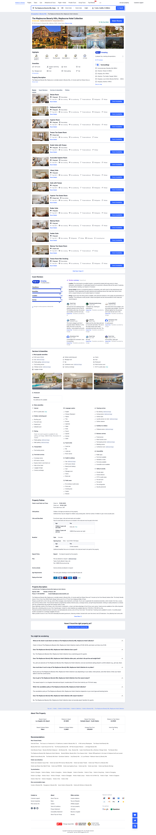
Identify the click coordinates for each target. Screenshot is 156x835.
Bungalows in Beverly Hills (50, 785)
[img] (50, 37)
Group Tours (82, 2)
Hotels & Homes (20, 2)
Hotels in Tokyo (88, 772)
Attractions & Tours (50, 2)
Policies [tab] (67, 90)
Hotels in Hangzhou (47, 778)
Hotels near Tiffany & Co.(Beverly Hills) (98, 762)
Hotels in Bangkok (67, 772)
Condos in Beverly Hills (36, 785)
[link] (124, 2)
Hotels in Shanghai (35, 772)
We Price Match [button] (105, 22)
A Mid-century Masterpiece (85, 743)
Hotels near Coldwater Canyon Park (40, 762)
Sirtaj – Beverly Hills (73, 750)
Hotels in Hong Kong (99, 772)
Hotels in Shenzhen (78, 772)
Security (73, 814)
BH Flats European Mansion (76, 746)
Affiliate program (75, 803)
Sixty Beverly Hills (75, 756)
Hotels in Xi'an (56, 778)
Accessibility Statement (56, 811)
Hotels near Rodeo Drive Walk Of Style (40, 766)
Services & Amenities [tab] (56, 90)
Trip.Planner (91, 2)
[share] (134, 820)
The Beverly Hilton (113, 750)
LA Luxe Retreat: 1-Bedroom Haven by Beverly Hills (94, 756)
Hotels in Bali (64, 778)
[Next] (123, 380)
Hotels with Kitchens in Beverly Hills (83, 785)
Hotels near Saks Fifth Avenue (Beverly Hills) (61, 762)
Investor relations (75, 798)
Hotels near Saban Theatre (80, 762)
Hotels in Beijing (46, 772)
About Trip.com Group (56, 814)
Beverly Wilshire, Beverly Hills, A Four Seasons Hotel (74, 753)
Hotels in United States (64, 708)
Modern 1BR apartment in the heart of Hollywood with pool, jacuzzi (105, 753)
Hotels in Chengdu (55, 775)
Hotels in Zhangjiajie (67, 775)
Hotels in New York (35, 778)
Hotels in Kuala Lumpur (79, 775)
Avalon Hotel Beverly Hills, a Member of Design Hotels (93, 750)
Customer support (35, 798)
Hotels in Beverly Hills (87, 708)
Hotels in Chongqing (110, 772)
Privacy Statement (55, 809)
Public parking (37, 362)
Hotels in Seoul (46, 775)
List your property (75, 806)
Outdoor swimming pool (71, 357)
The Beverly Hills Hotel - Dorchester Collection (57, 756)
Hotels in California (76, 708)
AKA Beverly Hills (63, 750)
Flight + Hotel (62, 2)
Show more (35, 82)
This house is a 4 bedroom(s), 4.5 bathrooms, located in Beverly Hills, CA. (58, 743)
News (52, 801)
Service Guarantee (35, 801)
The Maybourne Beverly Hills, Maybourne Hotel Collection (57, 18)
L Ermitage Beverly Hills (91, 746)
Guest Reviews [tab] (43, 90)
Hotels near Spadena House (70, 766)
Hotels (55, 708)
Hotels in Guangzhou (56, 772)
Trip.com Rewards (75, 801)
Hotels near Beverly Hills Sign (106, 766)
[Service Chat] (134, 826)
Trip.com (49, 708)
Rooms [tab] (34, 90)
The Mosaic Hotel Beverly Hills (100, 743)
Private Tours (72, 2)
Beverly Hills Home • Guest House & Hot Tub (42, 746)
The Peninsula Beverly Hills (61, 746)
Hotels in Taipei (104, 775)
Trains (35, 2)
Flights (29, 2)
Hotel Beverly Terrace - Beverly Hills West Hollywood (44, 750)
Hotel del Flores (35, 743)
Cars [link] (41, 2)
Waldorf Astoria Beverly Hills (38, 756)
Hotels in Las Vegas (36, 775)
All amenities (35, 73)
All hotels (73, 809)
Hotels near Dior (83, 766)
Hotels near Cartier (92, 766)
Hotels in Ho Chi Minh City (92, 775)
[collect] (134, 815)
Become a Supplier (75, 811)
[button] (100, 3)
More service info (35, 803)
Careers (52, 803)
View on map (98, 84)
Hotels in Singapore (114, 775)
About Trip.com (54, 798)
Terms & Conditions (55, 806)
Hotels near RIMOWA (56, 766)
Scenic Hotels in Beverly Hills (65, 785)
